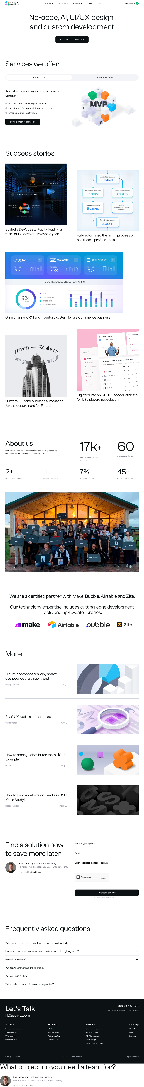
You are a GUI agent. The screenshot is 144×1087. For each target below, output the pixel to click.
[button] (49, 3)
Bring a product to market (22, 121)
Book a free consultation (72, 39)
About (89, 3)
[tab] (39, 77)
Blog (99, 3)
